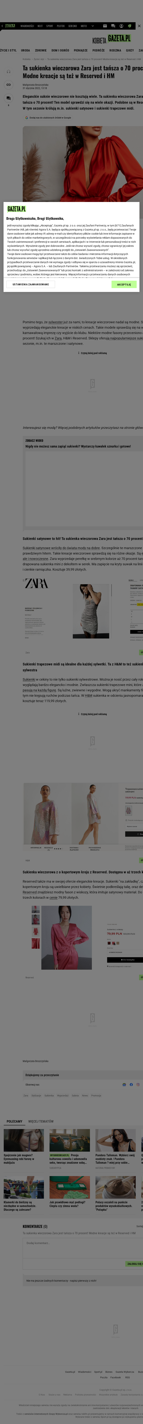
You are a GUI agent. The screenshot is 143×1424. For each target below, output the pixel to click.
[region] (71, 247)
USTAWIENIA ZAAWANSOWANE (31, 284)
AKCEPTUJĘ (124, 284)
